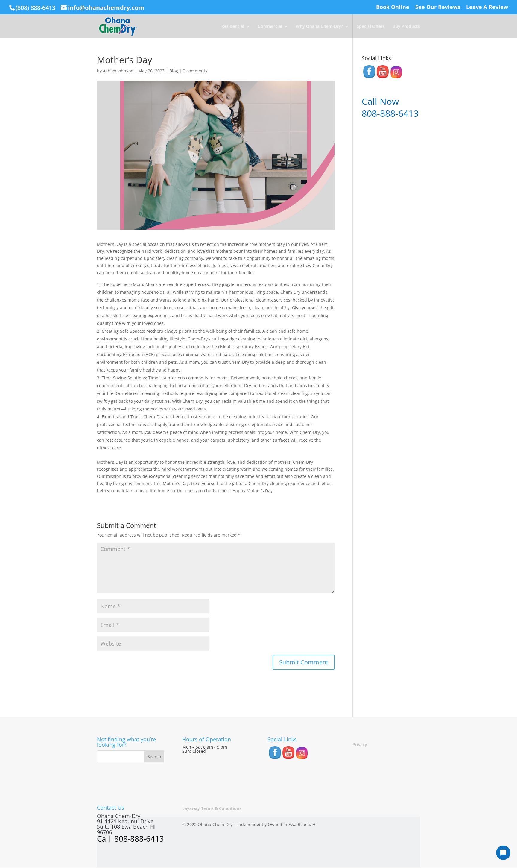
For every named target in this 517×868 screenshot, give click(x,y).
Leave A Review (487, 7)
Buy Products (406, 26)
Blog (173, 71)
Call (104, 838)
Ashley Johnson (118, 71)
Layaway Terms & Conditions (211, 808)
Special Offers (371, 26)
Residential (232, 26)
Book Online (392, 7)
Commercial (270, 26)
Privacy (359, 744)
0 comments (195, 71)
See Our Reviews (437, 7)
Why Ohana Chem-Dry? (319, 26)
